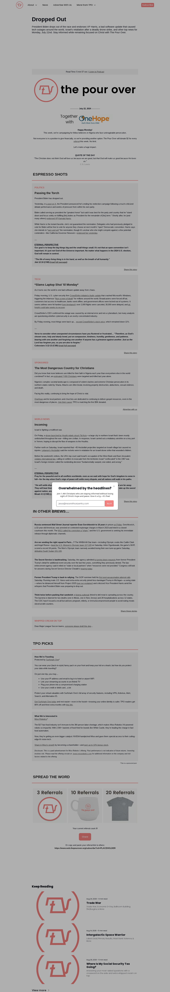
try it (109, 503)
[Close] (114, 486)
